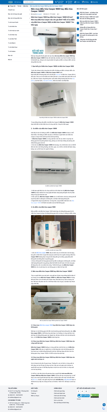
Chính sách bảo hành (59, 398)
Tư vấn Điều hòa (12, 26)
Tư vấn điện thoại (12, 47)
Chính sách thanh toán (59, 393)
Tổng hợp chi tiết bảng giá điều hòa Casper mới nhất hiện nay (88, 40)
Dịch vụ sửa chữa (58, 400)
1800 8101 (12, 395)
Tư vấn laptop (11, 51)
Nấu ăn (10, 59)
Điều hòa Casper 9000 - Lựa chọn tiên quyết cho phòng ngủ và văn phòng (89, 35)
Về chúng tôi (34, 391)
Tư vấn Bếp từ (11, 43)
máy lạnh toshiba (47, 80)
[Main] (10, 2)
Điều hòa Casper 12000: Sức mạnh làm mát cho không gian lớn (89, 17)
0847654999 (19, 395)
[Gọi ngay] (104, 404)
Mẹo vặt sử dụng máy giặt (15, 14)
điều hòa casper (41, 252)
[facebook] (78, 391)
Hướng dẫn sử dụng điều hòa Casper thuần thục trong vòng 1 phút (88, 29)
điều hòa (35, 379)
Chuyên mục (11, 10)
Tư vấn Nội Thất (12, 39)
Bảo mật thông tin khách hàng (61, 402)
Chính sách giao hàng (59, 391)
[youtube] (82, 391)
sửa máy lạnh (68, 379)
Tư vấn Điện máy (12, 34)
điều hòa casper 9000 (46, 325)
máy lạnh (58, 74)
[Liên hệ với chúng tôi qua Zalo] (104, 408)
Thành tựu (33, 393)
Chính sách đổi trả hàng (60, 395)
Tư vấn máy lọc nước (13, 30)
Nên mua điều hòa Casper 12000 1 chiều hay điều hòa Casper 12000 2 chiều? (89, 23)
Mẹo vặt (10, 55)
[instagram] (86, 391)
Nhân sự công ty (35, 395)
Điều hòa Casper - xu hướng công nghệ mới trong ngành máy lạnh (89, 13)
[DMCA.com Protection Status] (94, 396)
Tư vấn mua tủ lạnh (13, 22)
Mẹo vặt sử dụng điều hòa (15, 18)
